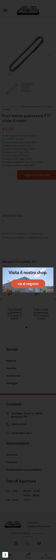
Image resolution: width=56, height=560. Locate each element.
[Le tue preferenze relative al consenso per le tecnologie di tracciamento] (5, 555)
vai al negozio (28, 283)
